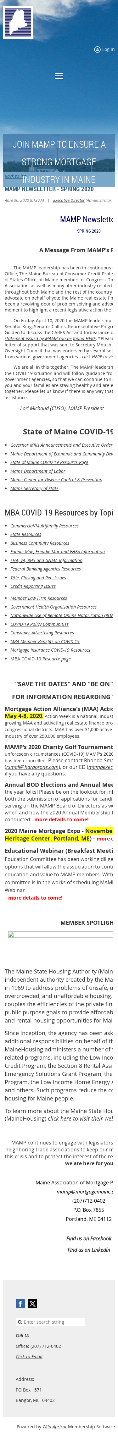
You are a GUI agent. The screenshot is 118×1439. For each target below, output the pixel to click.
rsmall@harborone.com (32, 767)
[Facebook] (20, 1303)
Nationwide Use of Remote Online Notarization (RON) (62, 615)
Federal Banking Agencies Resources (45, 569)
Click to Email (29, 1356)
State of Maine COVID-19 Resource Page (49, 462)
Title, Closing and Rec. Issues (38, 578)
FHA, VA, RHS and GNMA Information (46, 560)
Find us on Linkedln (89, 1249)
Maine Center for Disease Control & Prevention (56, 479)
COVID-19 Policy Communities (39, 624)
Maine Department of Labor (37, 471)
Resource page (56, 659)
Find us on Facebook (88, 1238)
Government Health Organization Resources (53, 607)
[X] (32, 1303)
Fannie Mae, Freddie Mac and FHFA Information (57, 551)
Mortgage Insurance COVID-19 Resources (50, 650)
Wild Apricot (54, 1427)
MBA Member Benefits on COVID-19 (45, 641)
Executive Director (69, 200)
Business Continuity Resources (39, 543)
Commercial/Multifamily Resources (44, 526)
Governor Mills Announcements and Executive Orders (62, 445)
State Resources (25, 534)
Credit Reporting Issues (33, 586)
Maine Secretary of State (34, 488)
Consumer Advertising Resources (42, 633)
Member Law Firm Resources (38, 598)
